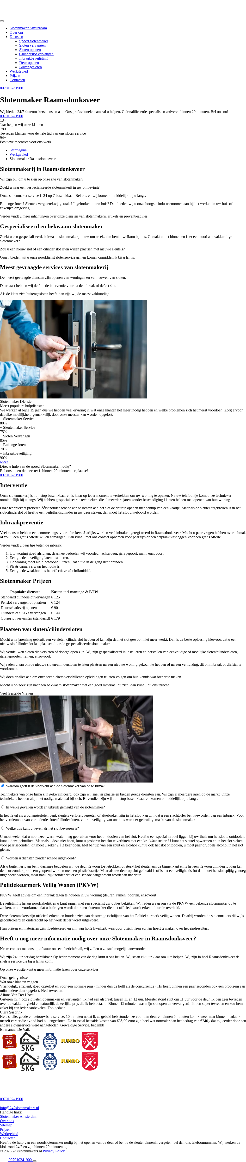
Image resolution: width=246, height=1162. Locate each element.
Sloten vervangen (32, 45)
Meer (4, 462)
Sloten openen (30, 50)
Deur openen (29, 63)
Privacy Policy (54, 1151)
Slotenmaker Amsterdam (28, 28)
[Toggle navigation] (2, 21)
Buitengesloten (30, 67)
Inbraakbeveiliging (33, 58)
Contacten (17, 80)
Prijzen (15, 76)
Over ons (17, 32)
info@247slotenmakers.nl (19, 1108)
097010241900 (11, 88)
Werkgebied (19, 71)
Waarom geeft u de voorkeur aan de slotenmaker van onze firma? (55, 786)
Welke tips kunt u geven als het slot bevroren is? (42, 828)
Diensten (16, 37)
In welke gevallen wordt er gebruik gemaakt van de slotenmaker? (55, 807)
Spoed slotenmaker (33, 41)
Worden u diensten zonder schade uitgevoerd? (41, 858)
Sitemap (6, 1125)
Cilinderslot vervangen (36, 54)
